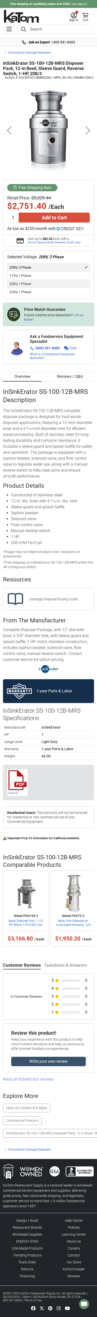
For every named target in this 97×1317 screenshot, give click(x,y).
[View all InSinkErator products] (49, 669)
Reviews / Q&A (70, 376)
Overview (22, 376)
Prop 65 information (34, 838)
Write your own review (48, 1061)
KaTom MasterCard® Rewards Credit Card (54, 242)
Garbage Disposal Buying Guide (53, 599)
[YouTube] (67, 1308)
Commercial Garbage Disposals (29, 52)
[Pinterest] (50, 1308)
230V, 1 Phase (20, 292)
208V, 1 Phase (20, 284)
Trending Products (27, 1255)
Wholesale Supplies (27, 1234)
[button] (73, 17)
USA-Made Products (27, 1248)
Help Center (74, 1220)
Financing (27, 1276)
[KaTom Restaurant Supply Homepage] (21, 16)
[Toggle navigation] (9, 29)
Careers (74, 1248)
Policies (74, 1227)
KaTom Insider (74, 1269)
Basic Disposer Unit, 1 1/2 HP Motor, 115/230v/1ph (26, 923)
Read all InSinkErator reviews (28, 1079)
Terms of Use (33, 1300)
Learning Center (74, 1234)
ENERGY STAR (27, 1241)
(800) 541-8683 (47, 348)
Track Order (27, 1262)
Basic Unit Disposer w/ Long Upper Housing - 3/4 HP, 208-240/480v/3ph (73, 925)
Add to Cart (54, 218)
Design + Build (27, 1220)
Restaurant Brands (27, 1227)
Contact (74, 1255)
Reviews (73, 1276)
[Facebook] (33, 1308)
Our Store (74, 1262)
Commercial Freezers (22, 1121)
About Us (74, 1241)
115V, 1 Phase (20, 276)
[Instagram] (58, 1308)
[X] (42, 1308)
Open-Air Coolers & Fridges (26, 1108)
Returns (27, 1269)
